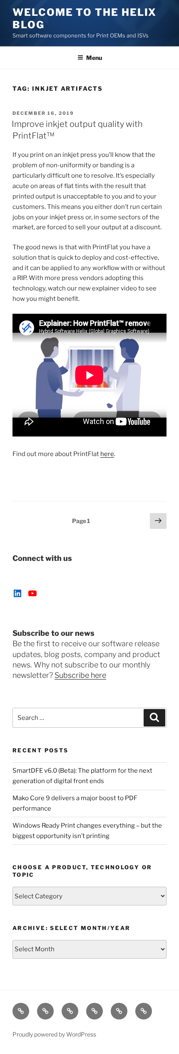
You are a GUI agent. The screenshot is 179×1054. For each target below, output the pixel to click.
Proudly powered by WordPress (54, 1034)
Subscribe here (80, 675)
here (107, 454)
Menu (94, 57)
